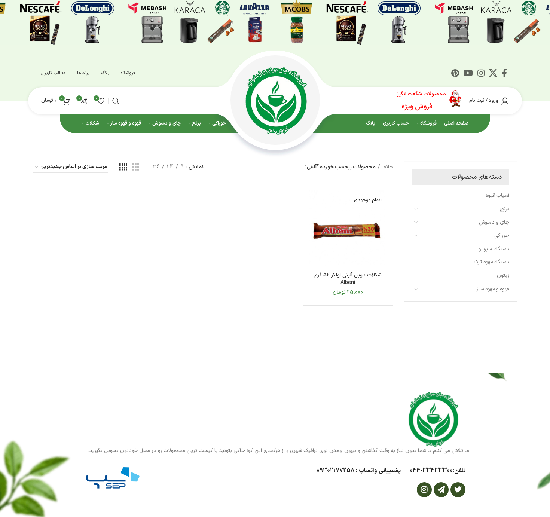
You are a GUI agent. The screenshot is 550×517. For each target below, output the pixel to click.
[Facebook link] (504, 73)
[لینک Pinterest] (455, 73)
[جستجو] (116, 101)
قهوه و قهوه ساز (493, 289)
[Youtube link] (468, 73)
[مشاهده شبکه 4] (123, 167)
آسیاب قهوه (497, 195)
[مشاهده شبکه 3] (135, 167)
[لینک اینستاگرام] (481, 73)
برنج (504, 209)
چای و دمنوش (494, 222)
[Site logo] (275, 100)
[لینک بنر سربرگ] (275, 22)
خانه (387, 167)
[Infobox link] (429, 101)
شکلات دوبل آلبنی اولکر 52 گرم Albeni (348, 279)
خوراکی (501, 235)
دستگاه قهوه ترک (491, 262)
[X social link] (493, 73)
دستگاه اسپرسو (494, 249)
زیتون (503, 275)
